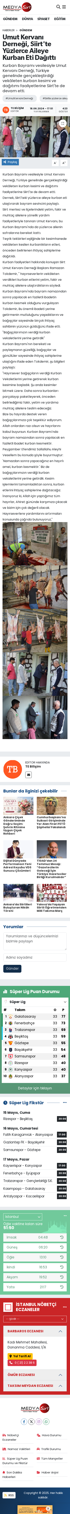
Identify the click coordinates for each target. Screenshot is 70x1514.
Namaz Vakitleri (19, 1449)
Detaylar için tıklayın (35, 1088)
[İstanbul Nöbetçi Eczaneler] (65, 1307)
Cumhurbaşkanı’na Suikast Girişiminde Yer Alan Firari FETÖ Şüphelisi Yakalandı (51, 822)
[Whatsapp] (46, 1421)
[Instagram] (39, 1421)
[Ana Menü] (64, 7)
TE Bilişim (33, 766)
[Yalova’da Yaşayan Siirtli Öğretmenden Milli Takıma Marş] (52, 892)
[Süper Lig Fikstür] (65, 1102)
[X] (31, 1421)
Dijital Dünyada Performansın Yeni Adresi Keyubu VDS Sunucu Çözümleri (17, 865)
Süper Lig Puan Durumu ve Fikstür (15, 1460)
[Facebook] (24, 1421)
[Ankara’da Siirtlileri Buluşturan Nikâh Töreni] (18, 892)
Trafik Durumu (51, 1449)
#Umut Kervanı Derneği (19, 98)
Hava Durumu (51, 1435)
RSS (11, 1495)
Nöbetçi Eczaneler (11, 1437)
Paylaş (12, 162)
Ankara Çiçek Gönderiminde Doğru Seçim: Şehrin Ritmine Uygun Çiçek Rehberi (14, 825)
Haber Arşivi (50, 1472)
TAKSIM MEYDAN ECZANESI (30, 1385)
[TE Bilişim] (12, 769)
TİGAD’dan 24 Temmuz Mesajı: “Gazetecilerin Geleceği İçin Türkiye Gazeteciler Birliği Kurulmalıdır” (51, 869)
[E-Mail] (28, 775)
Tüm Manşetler (52, 1458)
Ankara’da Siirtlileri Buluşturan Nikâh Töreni (17, 907)
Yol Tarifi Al (22, 1356)
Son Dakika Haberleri (12, 1474)
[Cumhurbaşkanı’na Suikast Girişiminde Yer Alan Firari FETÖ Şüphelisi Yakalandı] (52, 805)
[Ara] (58, 7)
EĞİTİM (59, 19)
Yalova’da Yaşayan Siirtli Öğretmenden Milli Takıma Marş (51, 907)
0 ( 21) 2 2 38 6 (24, 1363)
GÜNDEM (10, 19)
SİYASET (43, 19)
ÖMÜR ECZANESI (21, 1374)
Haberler (9, 30)
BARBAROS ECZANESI (25, 1331)
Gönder (12, 968)
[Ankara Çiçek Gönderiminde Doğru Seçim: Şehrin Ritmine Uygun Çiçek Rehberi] (18, 805)
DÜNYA (27, 19)
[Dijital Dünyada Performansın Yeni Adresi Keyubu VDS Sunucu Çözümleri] (18, 849)
